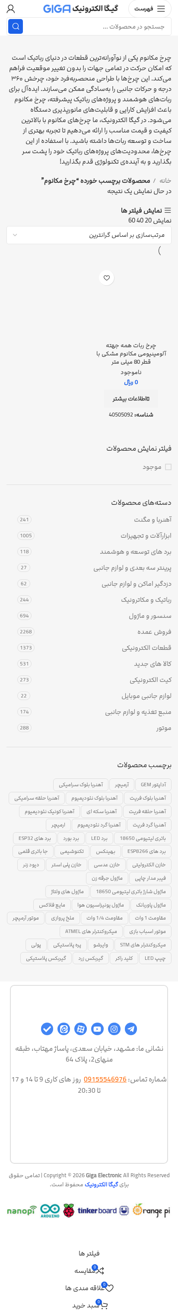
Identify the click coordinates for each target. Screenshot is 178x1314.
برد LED (99, 838)
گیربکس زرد (90, 958)
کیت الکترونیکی (151, 680)
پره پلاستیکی (67, 945)
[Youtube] (97, 1029)
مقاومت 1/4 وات (104, 918)
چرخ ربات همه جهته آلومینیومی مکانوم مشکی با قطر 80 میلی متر (131, 353)
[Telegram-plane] (131, 1029)
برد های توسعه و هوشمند (136, 552)
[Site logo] (81, 8)
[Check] (47, 1029)
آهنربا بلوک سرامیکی (81, 784)
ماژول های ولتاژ (67, 891)
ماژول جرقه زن (107, 878)
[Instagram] (114, 1029)
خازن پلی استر (66, 864)
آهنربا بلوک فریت (148, 798)
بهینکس (105, 851)
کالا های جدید (153, 664)
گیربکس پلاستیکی (46, 958)
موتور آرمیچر (26, 918)
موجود (152, 466)
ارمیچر (58, 825)
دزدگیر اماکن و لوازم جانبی (137, 584)
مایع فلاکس (52, 905)
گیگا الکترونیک (101, 1184)
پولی (36, 945)
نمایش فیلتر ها (141, 210)
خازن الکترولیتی (149, 864)
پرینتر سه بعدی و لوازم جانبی (132, 568)
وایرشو (100, 945)
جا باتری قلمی (33, 851)
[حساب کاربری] (10, 8)
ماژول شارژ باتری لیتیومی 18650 (131, 891)
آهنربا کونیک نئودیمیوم (49, 811)
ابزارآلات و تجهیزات (146, 536)
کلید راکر (124, 958)
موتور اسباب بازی (147, 931)
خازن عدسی (107, 864)
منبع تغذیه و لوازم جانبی (138, 712)
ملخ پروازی (62, 918)
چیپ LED (155, 958)
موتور (164, 728)
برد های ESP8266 (146, 851)
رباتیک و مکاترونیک (146, 600)
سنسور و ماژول (150, 616)
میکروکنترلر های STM (143, 945)
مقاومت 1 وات (150, 918)
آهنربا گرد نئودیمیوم (99, 825)
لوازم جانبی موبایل (146, 696)
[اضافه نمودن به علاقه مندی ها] (106, 277)
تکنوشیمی (72, 851)
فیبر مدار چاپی (150, 878)
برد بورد (71, 838)
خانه (165, 181)
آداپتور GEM (153, 784)
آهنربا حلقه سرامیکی (36, 798)
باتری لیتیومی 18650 (143, 838)
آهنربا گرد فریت (149, 825)
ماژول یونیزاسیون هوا (100, 905)
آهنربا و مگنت (153, 520)
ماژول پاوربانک (151, 905)
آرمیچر (122, 784)
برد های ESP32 (35, 838)
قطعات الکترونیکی (147, 648)
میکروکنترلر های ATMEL (91, 931)
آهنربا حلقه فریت (147, 811)
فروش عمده (154, 632)
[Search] (15, 26)
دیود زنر (31, 864)
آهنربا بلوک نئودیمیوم (94, 798)
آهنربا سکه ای (101, 811)
